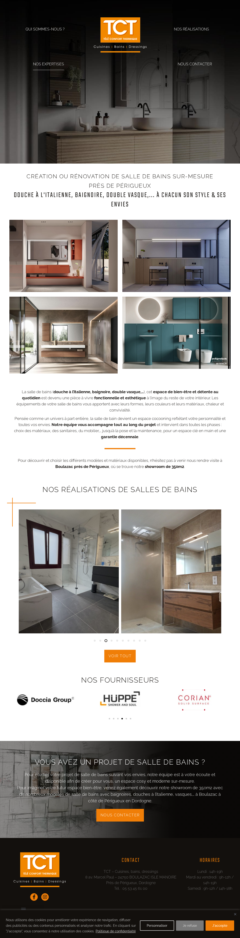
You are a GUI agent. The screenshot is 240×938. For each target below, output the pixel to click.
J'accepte (219, 925)
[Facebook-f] (34, 897)
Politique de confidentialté (116, 931)
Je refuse (190, 925)
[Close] (235, 914)
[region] (120, 924)
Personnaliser (157, 925)
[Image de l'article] (69, 576)
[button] (95, 641)
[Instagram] (45, 897)
